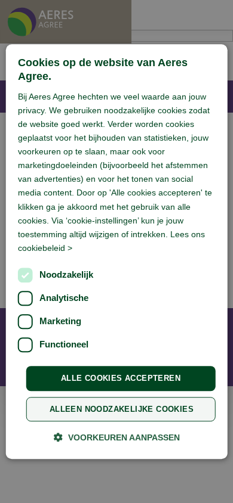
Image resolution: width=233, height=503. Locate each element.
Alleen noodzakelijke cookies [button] (122, 409)
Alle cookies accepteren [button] (120, 378)
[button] (117, 437)
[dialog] (117, 251)
